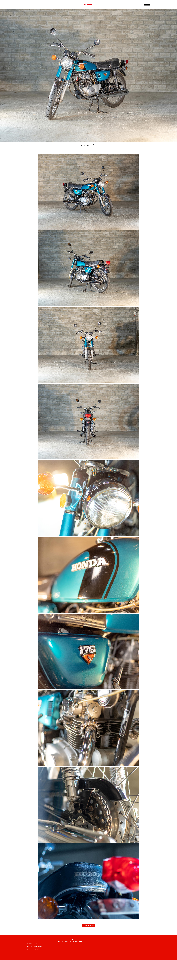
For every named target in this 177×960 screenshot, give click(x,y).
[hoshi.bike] (88, 4)
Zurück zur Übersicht (88, 925)
